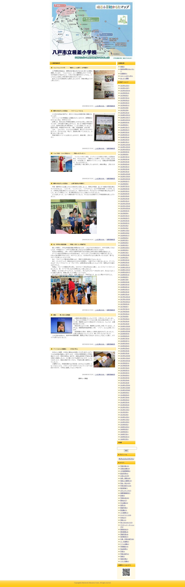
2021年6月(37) (124, 218)
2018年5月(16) (124, 284)
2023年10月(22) (125, 149)
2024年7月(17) (124, 127)
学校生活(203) (124, 498)
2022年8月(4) (124, 184)
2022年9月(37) (124, 181)
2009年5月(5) (124, 439)
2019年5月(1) (124, 257)
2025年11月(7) (124, 88)
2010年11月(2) (124, 419)
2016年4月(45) (124, 346)
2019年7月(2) (124, 252)
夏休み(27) (123, 500)
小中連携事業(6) (125, 471)
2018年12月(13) (125, 267)
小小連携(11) (124, 513)
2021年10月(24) (125, 208)
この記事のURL (100, 106)
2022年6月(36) (124, 189)
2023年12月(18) (125, 144)
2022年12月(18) (125, 174)
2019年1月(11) (124, 265)
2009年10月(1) (124, 427)
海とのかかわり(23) (126, 522)
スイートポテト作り (126, 76)
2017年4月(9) (124, 316)
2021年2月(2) (124, 228)
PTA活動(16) (124, 503)
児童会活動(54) (125, 468)
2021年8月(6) (124, 213)
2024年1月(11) (124, 142)
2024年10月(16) (125, 120)
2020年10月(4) (124, 233)
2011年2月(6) (124, 415)
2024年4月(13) (124, 135)
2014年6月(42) (124, 400)
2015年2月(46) (124, 380)
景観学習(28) (124, 534)
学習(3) (122, 551)
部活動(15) (123, 510)
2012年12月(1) (124, 407)
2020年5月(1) (124, 240)
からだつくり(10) (125, 515)
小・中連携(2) (124, 541)
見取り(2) (123, 520)
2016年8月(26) (124, 336)
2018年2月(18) (124, 292)
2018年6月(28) (124, 282)
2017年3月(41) (124, 319)
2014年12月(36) (125, 385)
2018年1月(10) (124, 294)
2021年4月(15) (124, 223)
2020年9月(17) (124, 235)
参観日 (122, 66)
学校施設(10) (124, 546)
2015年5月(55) (124, 373)
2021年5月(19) (124, 221)
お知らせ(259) (124, 476)
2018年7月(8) (124, 279)
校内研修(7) (124, 488)
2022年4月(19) (124, 194)
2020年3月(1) (124, 245)
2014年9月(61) (124, 392)
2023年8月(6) (124, 154)
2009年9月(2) (124, 429)
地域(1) (122, 556)
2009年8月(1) (124, 432)
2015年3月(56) (124, 378)
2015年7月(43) (124, 368)
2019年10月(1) (124, 248)
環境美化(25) (124, 529)
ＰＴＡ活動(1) (124, 544)
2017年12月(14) (125, 297)
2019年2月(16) (124, 262)
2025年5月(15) (124, 103)
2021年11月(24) (125, 206)
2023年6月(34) (124, 159)
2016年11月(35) (125, 329)
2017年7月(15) (124, 309)
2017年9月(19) (124, 304)
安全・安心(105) (125, 483)
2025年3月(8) (124, 108)
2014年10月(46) (125, 390)
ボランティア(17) (125, 490)
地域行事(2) (124, 559)
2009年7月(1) (124, 434)
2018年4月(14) (124, 287)
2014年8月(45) (124, 395)
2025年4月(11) (124, 105)
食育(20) (122, 505)
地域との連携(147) (126, 481)
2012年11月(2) (124, 410)
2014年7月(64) (124, 397)
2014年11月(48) (125, 388)
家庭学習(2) (124, 508)
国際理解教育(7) (125, 493)
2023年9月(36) (124, 152)
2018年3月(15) (124, 289)
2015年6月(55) (124, 370)
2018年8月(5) (124, 277)
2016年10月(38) (125, 331)
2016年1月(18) (124, 353)
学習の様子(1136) (125, 486)
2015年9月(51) (124, 363)
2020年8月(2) (124, 238)
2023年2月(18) (124, 169)
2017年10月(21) (125, 302)
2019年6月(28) (124, 255)
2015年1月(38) (124, 383)
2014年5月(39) (124, 402)
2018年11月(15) (125, 270)
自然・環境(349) (125, 478)
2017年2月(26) (124, 321)
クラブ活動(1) (124, 561)
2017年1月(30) (124, 324)
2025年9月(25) (124, 93)
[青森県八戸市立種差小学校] (92, 60)
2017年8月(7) (124, 306)
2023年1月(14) (124, 171)
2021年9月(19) (124, 211)
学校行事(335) (124, 466)
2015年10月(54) (125, 361)
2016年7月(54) (124, 338)
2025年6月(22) (124, 100)
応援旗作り (123, 73)
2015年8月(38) (124, 365)
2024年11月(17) (125, 117)
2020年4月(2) (124, 243)
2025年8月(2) (124, 95)
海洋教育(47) (124, 537)
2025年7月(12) (124, 98)
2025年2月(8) (124, 110)
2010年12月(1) (124, 417)
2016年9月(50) (124, 333)
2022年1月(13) (124, 201)
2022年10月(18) (125, 179)
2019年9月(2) (124, 250)
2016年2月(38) (124, 351)
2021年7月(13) (124, 216)
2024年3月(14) (124, 137)
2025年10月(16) (125, 90)
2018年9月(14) (124, 275)
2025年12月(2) (124, 85)
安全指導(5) (124, 549)
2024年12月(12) (125, 115)
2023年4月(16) (124, 164)
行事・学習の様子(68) (127, 539)
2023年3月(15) (124, 167)
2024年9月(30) (124, 122)
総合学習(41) (124, 473)
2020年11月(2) (124, 230)
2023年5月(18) (124, 162)
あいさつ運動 (124, 78)
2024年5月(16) (124, 132)
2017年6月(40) (124, 311)
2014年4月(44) (124, 405)
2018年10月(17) (125, 272)
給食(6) (122, 495)
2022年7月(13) (124, 186)
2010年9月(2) (124, 424)
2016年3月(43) (124, 348)
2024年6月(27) (124, 130)
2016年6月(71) (124, 341)
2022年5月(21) (124, 191)
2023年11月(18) (125, 147)
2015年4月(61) (124, 375)
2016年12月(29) (125, 326)
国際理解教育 (111, 106)
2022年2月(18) (124, 198)
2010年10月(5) (124, 422)
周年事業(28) (124, 532)
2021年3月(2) (124, 225)
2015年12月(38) (125, 356)
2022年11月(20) (125, 176)
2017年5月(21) (124, 314)
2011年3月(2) (124, 412)
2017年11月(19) (125, 299)
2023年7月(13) (124, 157)
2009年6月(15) (124, 437)
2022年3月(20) (124, 196)
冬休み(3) (123, 517)
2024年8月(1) (124, 125)
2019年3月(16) (124, 260)
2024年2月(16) (124, 140)
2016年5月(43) (124, 343)
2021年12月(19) (125, 203)
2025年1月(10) (124, 113)
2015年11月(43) (125, 358)
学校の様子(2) (124, 554)
